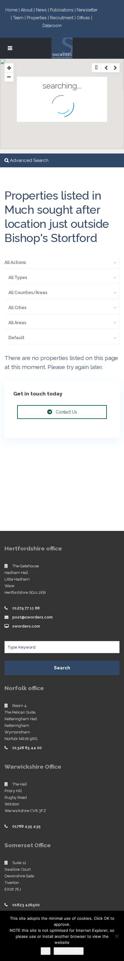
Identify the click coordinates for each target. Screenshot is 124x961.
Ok (45, 951)
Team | (20, 17)
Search (62, 668)
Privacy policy (68, 951)
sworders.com (26, 626)
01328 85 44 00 (27, 748)
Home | (13, 10)
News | (43, 10)
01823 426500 (26, 905)
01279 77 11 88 (26, 608)
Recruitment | (63, 17)
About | (28, 10)
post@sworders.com (32, 617)
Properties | (38, 17)
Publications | (63, 10)
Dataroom (52, 25)
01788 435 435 (26, 826)
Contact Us (65, 412)
